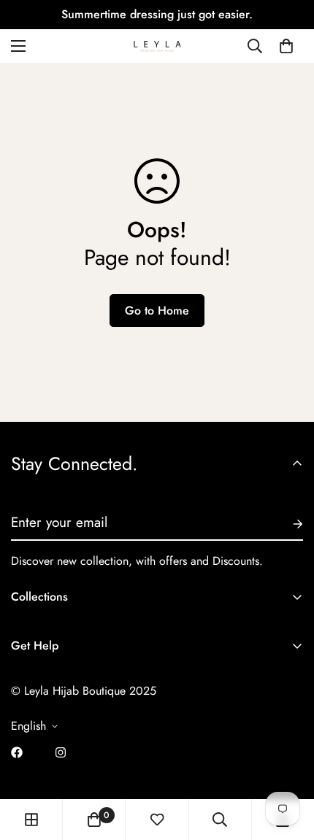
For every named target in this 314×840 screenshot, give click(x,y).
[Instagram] (60, 752)
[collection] (31, 819)
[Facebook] (17, 752)
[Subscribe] (286, 524)
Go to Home (157, 310)
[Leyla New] (157, 46)
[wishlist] (157, 819)
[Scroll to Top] (287, 762)
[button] (286, 46)
